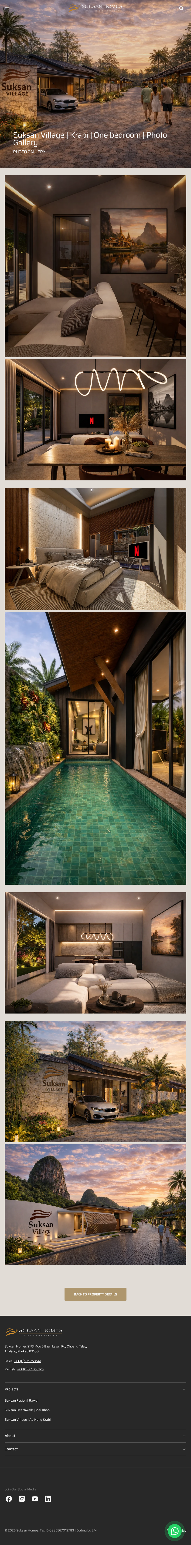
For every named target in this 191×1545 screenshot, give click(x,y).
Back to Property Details (95, 1294)
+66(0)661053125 (30, 1369)
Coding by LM (86, 1530)
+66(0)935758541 (27, 1361)
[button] (7, 8)
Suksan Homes (27, 1530)
